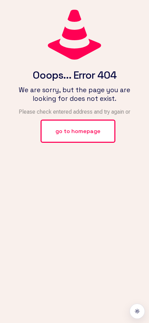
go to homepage (77, 131)
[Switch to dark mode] (137, 311)
